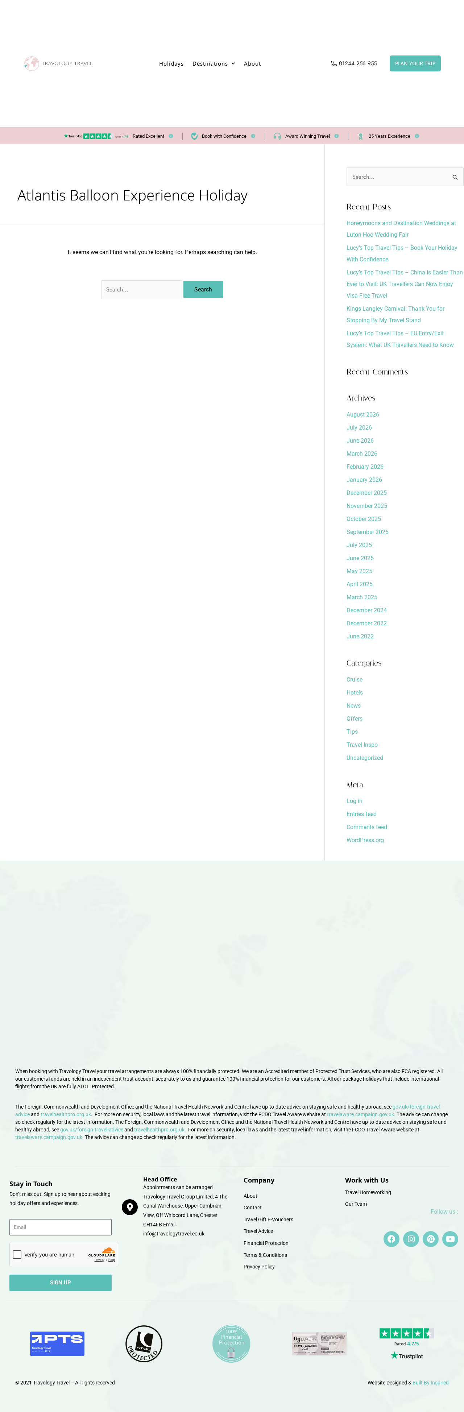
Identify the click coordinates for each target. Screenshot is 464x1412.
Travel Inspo (362, 744)
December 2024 (367, 610)
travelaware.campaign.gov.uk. (361, 1114)
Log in (354, 801)
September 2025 (368, 532)
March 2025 (362, 597)
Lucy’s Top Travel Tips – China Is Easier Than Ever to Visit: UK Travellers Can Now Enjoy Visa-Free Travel (405, 284)
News (354, 705)
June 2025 (360, 558)
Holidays (171, 63)
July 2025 (359, 545)
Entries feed (362, 814)
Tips (352, 731)
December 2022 (367, 623)
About (252, 63)
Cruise (354, 679)
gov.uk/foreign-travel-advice (91, 1130)
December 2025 (367, 492)
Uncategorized (365, 757)
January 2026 (364, 479)
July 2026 (359, 427)
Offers (354, 718)
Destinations (210, 63)
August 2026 (363, 414)
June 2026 (360, 440)
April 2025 (360, 584)
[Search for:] (142, 289)
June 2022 (360, 636)
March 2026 (362, 453)
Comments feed (367, 827)
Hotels (355, 692)
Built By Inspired (431, 1383)
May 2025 (359, 571)
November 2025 (367, 505)
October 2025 (364, 518)
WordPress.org (365, 840)
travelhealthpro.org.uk (66, 1114)
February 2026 (365, 466)
